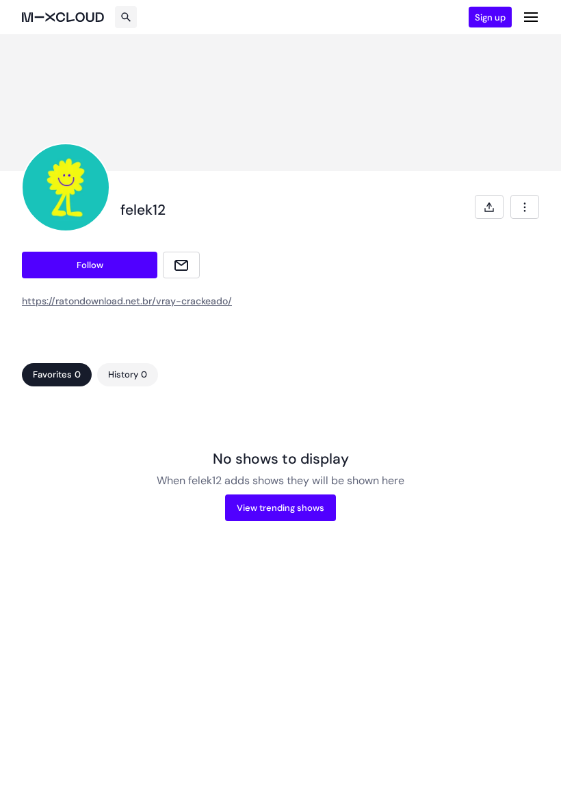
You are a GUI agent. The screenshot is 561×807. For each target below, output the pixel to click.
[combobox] (524, 207)
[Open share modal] (489, 207)
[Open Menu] (531, 17)
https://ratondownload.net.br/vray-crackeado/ (127, 301)
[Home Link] (63, 17)
